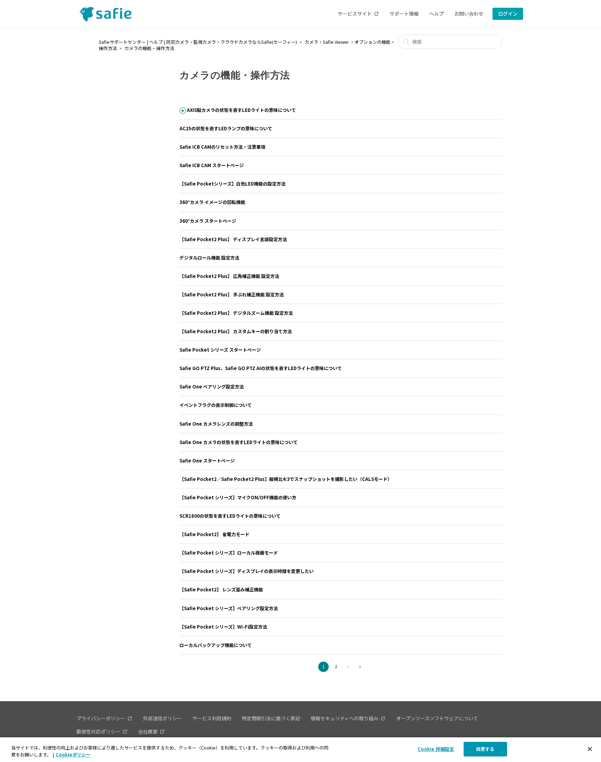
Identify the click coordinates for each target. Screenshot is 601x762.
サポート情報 (404, 13)
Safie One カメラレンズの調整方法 (216, 423)
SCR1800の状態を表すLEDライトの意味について (230, 516)
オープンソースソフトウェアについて (437, 718)
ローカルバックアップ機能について (215, 645)
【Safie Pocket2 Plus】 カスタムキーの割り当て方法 (235, 331)
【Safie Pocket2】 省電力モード (214, 534)
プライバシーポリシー (101, 718)
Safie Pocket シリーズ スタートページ (220, 349)
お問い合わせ (468, 13)
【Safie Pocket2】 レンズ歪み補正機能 (221, 589)
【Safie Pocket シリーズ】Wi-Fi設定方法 (223, 626)
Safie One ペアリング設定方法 (211, 386)
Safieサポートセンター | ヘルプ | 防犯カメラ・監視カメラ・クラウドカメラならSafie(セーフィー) (198, 42)
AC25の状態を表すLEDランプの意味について (225, 128)
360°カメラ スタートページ (207, 221)
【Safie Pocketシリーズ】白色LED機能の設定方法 (232, 183)
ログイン (508, 13)
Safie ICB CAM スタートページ (211, 165)
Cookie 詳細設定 (436, 749)
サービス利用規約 (211, 718)
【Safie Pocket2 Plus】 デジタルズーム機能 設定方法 (236, 313)
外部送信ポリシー (162, 718)
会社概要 (148, 731)
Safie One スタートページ (207, 460)
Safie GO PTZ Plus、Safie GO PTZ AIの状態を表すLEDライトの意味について (260, 368)
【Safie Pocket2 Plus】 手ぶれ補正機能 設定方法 (231, 294)
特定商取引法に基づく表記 (271, 718)
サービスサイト (355, 13)
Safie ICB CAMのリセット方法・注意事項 (222, 147)
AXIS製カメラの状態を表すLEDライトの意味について (241, 110)
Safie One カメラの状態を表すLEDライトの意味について (238, 442)
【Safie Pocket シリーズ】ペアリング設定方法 (228, 608)
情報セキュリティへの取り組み (344, 718)
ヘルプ (436, 13)
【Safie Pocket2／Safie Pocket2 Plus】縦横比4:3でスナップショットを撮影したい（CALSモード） (285, 479)
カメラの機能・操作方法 (149, 48)
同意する (485, 749)
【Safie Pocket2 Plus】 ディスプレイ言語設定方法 (233, 239)
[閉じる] (590, 748)
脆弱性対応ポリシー (98, 731)
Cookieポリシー (73, 754)
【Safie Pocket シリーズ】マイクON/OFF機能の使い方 (237, 497)
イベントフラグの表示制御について (215, 405)
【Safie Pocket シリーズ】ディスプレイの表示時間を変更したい (246, 571)
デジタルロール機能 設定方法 (209, 257)
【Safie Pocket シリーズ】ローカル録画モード (228, 552)
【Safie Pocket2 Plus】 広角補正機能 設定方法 (229, 276)
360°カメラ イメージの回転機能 (212, 202)
